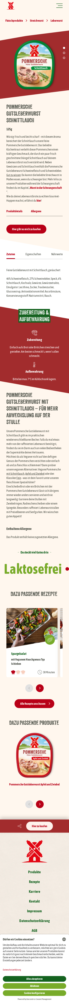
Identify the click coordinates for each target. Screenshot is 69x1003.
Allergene (36, 211)
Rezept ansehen (32, 642)
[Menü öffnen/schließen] (59, 6)
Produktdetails (14, 211)
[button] (64, 47)
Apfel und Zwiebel (34, 473)
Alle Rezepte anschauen (32, 703)
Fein (18, 477)
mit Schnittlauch (15, 473)
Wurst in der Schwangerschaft (46, 187)
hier (39, 200)
